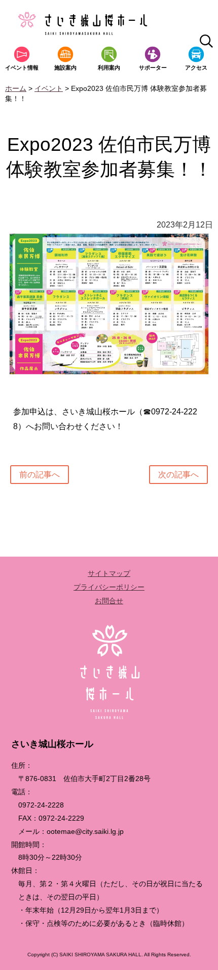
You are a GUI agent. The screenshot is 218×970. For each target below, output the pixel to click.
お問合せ (109, 601)
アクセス (196, 67)
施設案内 (65, 67)
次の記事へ (178, 474)
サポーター (153, 67)
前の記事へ (39, 474)
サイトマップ (109, 573)
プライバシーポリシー (109, 587)
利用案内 (109, 67)
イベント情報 (22, 67)
